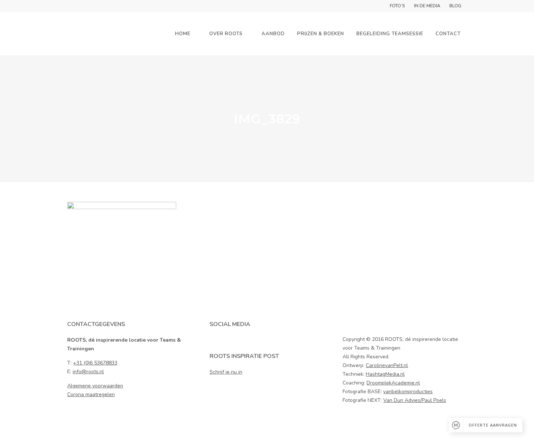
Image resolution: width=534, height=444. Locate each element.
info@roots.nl (88, 371)
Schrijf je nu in (226, 371)
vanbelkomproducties (408, 391)
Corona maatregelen (91, 394)
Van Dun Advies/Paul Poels (414, 400)
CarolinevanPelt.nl (387, 365)
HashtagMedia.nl (385, 374)
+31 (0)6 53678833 (95, 362)
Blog (455, 6)
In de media (427, 6)
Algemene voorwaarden (95, 385)
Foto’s (397, 6)
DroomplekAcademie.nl (393, 382)
